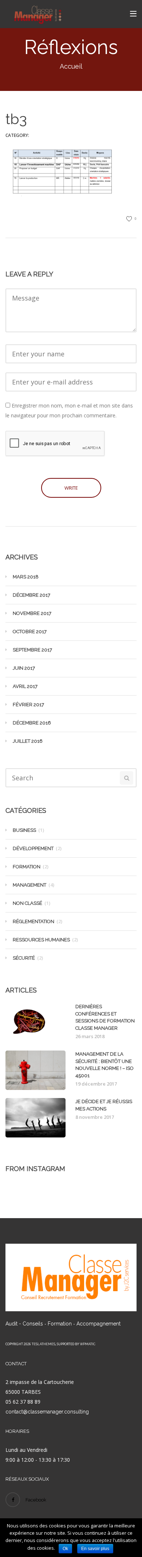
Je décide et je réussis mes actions (103, 1105)
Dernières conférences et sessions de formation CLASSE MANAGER (105, 1017)
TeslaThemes (43, 1344)
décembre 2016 (32, 723)
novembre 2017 (32, 613)
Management (29, 885)
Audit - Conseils (24, 1324)
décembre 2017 (31, 595)
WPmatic (87, 1344)
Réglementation (33, 921)
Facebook (35, 1500)
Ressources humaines (41, 939)
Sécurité (24, 958)
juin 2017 (24, 668)
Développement (33, 848)
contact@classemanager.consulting (47, 1412)
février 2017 (28, 704)
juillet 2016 (28, 741)
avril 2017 (25, 686)
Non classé (27, 903)
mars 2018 (26, 576)
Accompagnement (98, 1324)
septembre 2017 (32, 650)
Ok (65, 1548)
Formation (26, 866)
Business (24, 830)
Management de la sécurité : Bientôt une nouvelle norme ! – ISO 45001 (104, 1064)
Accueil (71, 66)
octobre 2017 (30, 631)
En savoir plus (95, 1548)
